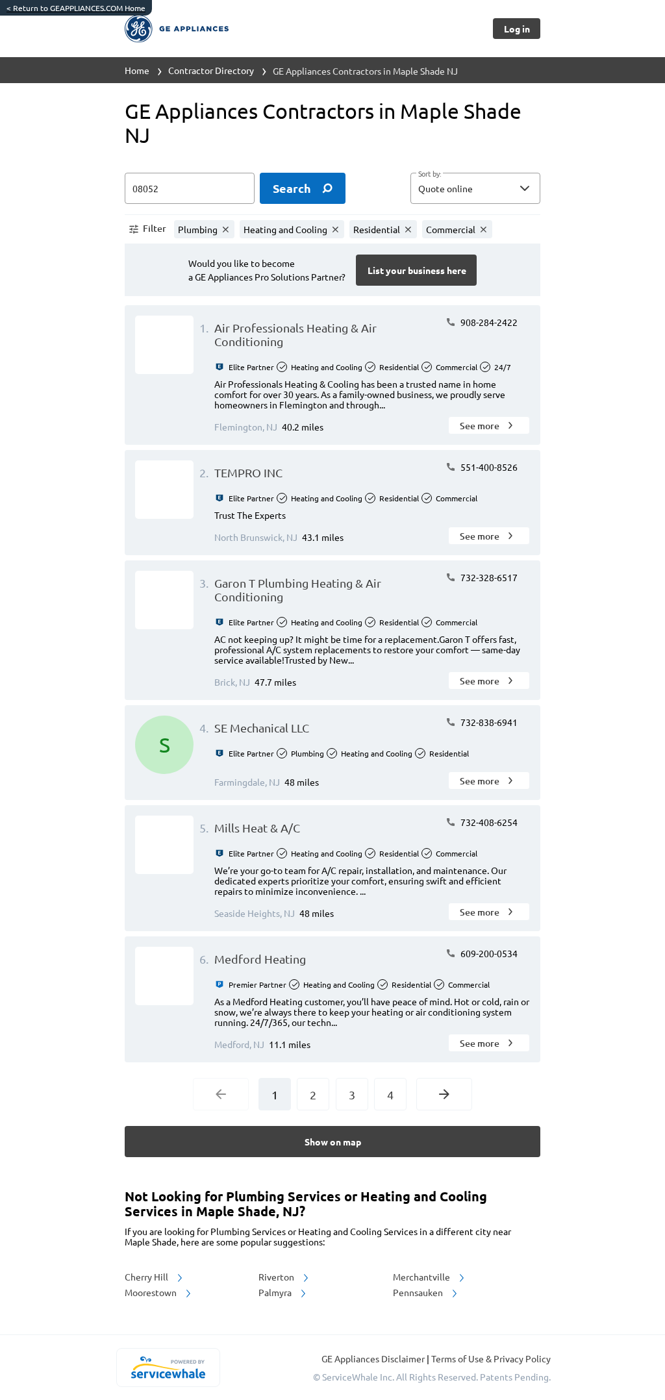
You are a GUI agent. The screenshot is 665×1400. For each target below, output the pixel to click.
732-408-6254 (488, 822)
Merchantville (422, 1276)
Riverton (277, 1276)
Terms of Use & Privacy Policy (491, 1358)
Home (137, 70)
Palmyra (276, 1292)
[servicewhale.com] (167, 1367)
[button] (475, 188)
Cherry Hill (147, 1276)
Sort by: (429, 174)
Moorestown (152, 1292)
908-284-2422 (488, 322)
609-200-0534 (488, 953)
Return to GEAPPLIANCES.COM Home (75, 8)
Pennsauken (419, 1292)
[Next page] (444, 1094)
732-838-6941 (488, 722)
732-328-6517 (488, 577)
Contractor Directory (211, 70)
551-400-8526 (488, 467)
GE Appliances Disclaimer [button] (374, 1358)
